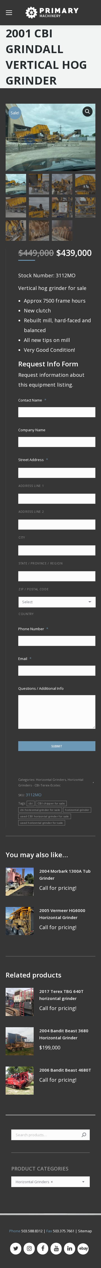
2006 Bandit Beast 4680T (65, 1070)
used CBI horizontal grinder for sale (44, 816)
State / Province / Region (41, 563)
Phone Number (33, 628)
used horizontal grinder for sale (41, 822)
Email (24, 658)
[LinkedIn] (69, 1249)
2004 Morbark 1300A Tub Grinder (65, 874)
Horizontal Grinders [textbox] (34, 1181)
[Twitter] (15, 1249)
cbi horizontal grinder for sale (40, 809)
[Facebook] (42, 1249)
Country (26, 614)
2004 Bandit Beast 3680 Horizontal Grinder (63, 1034)
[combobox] (50, 1181)
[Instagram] (29, 1249)
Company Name (31, 429)
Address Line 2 (31, 512)
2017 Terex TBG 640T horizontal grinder (61, 994)
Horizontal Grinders (51, 779)
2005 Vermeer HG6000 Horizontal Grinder (62, 914)
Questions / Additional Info (41, 688)
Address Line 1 (31, 486)
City (22, 537)
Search (84, 1134)
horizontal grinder (77, 809)
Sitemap (85, 1230)
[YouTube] (56, 1249)
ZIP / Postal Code (34, 589)
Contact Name (32, 400)
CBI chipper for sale (51, 803)
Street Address (33, 459)
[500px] (83, 1249)
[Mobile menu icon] (9, 12)
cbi (31, 803)
